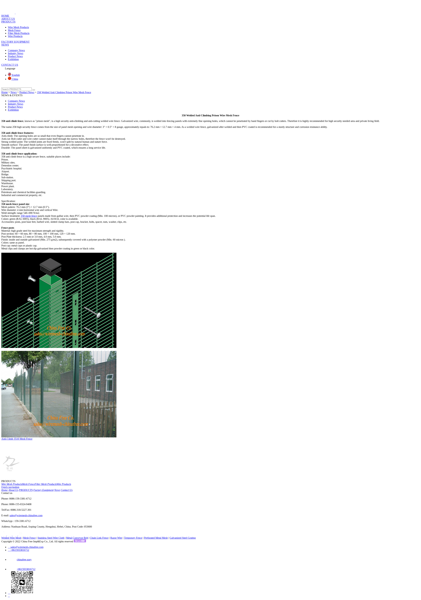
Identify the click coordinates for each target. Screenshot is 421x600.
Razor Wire (116, 537)
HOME (5, 15)
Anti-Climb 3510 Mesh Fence (16, 438)
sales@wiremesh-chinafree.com (26, 515)
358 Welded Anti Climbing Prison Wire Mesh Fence (64, 92)
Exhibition (13, 59)
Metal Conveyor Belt (77, 537)
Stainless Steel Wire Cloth (50, 537)
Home (4, 92)
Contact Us (67, 490)
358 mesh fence (29, 215)
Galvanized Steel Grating (183, 537)
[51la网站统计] (80, 541)
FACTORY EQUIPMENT (15, 41)
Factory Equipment (43, 490)
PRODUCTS (8, 21)
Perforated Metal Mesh (156, 537)
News (14, 92)
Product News (15, 56)
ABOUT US (8, 18)
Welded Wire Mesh (11, 537)
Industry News (15, 53)
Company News (16, 50)
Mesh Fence (14, 30)
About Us (13, 490)
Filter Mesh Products (18, 33)
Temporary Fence (133, 537)
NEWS (5, 44)
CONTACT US (9, 64)
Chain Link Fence (99, 537)
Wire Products (15, 36)
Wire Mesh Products (18, 27)
